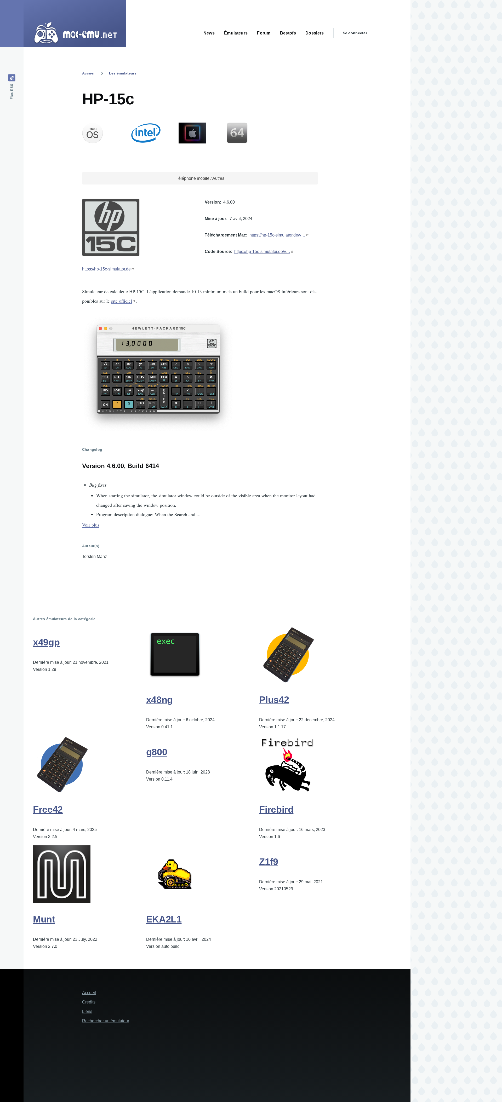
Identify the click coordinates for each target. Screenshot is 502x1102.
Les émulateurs (122, 73)
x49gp (46, 642)
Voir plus (90, 525)
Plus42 (274, 699)
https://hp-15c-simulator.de (106, 269)
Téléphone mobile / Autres (200, 178)
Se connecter (355, 33)
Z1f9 (268, 861)
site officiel (121, 301)
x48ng (159, 699)
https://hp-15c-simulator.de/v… (277, 235)
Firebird (276, 809)
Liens (87, 1011)
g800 (156, 752)
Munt (44, 919)
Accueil (88, 73)
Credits (88, 1002)
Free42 (48, 809)
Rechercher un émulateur (105, 1021)
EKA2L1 (164, 919)
